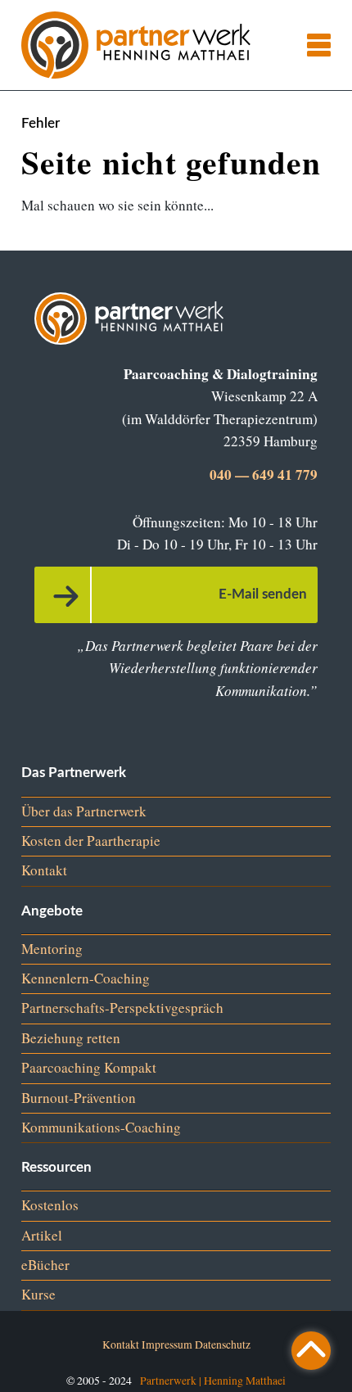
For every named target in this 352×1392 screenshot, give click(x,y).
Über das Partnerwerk (84, 811)
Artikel (41, 1235)
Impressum (167, 1344)
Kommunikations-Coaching (101, 1127)
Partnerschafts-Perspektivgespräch (122, 1007)
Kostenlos (50, 1204)
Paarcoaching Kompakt (88, 1067)
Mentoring (52, 948)
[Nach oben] (311, 1350)
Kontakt (44, 870)
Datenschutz (222, 1344)
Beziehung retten (70, 1037)
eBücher (45, 1264)
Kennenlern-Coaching (85, 978)
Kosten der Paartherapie (90, 840)
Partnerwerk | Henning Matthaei (213, 1380)
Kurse (38, 1294)
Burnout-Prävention (78, 1097)
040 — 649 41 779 (264, 474)
